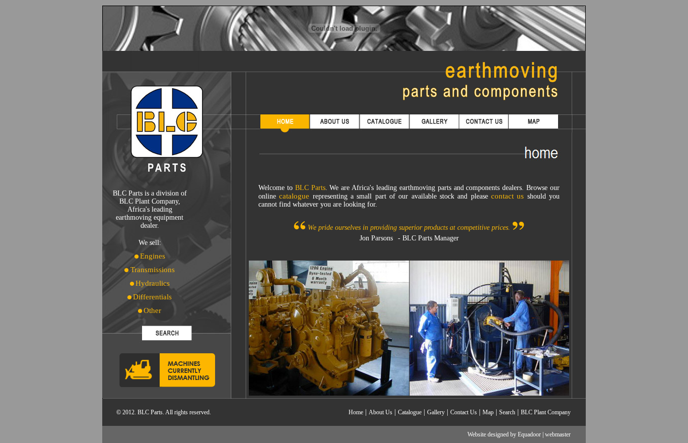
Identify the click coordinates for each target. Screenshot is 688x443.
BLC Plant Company (546, 412)
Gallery (436, 412)
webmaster (558, 434)
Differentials (152, 297)
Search (507, 412)
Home (356, 412)
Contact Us (463, 412)
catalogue (294, 196)
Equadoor (529, 434)
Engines (152, 256)
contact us (507, 196)
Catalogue (410, 412)
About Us (380, 412)
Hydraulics (152, 283)
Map (488, 412)
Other (152, 310)
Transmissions (151, 270)
